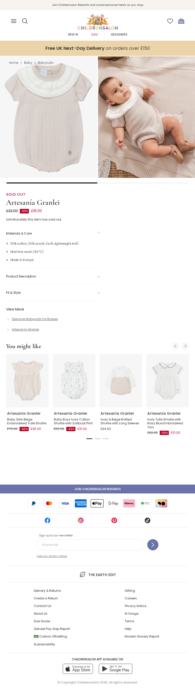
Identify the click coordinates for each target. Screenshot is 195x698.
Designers (119, 34)
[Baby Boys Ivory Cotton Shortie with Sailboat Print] (74, 380)
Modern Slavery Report (142, 636)
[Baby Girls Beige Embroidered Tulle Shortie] (27, 380)
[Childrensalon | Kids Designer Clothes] (97, 19)
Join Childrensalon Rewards (97, 489)
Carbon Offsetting (51, 636)
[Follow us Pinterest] (114, 522)
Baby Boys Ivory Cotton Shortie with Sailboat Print (73, 421)
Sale (94, 34)
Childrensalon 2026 (92, 682)
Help (128, 629)
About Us (40, 613)
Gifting (130, 590)
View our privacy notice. (52, 556)
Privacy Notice (135, 606)
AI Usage (131, 613)
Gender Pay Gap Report (52, 629)
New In (73, 34)
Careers (131, 598)
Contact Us (42, 606)
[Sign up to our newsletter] (152, 544)
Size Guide (42, 621)
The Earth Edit (102, 574)
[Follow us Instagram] (81, 522)
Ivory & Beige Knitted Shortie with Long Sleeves (120, 421)
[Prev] (175, 346)
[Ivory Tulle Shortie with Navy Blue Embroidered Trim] (167, 380)
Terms (129, 621)
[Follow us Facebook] (47, 522)
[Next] (185, 346)
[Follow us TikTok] (147, 522)
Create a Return (46, 598)
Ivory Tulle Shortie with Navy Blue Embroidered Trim (165, 423)
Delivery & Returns (47, 590)
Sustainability (44, 644)
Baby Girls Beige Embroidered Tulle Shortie (26, 421)
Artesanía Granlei (33, 202)
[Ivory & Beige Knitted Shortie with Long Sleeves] (121, 380)
